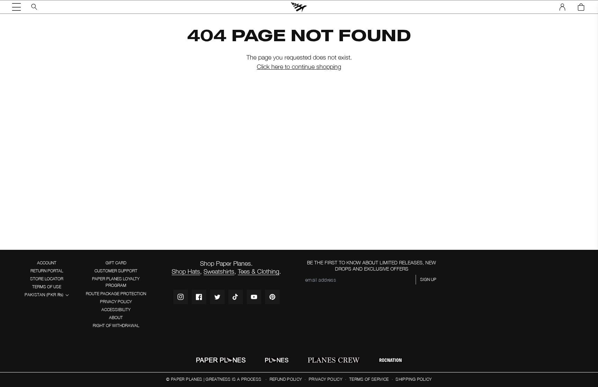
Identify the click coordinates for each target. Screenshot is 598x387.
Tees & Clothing (258, 271)
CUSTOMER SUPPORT (115, 270)
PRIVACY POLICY (116, 301)
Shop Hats (186, 271)
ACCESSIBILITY (115, 309)
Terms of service (369, 379)
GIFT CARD (116, 262)
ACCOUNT (46, 262)
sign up (428, 279)
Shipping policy (414, 379)
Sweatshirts (218, 271)
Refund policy (286, 379)
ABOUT (116, 317)
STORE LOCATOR (46, 278)
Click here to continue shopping (299, 66)
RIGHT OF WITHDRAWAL (116, 325)
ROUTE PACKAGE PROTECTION (116, 293)
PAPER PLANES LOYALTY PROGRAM (115, 282)
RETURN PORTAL (46, 270)
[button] (16, 7)
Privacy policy (325, 379)
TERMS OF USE (46, 286)
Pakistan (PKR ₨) (44, 294)
